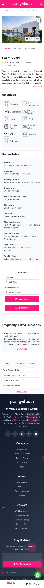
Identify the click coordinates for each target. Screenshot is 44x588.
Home (4, 10)
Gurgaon (20, 363)
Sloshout (18, 420)
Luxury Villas (22, 487)
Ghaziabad (13, 10)
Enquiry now (22, 462)
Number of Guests (12, 287)
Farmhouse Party (22, 528)
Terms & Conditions (22, 454)
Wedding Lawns (22, 491)
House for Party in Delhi (12, 386)
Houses (22, 495)
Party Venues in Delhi (11, 370)
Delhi (7, 363)
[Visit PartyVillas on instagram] (15, 434)
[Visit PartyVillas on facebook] (8, 434)
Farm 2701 (37, 10)
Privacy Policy (22, 458)
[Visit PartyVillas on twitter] (22, 434)
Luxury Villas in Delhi (11, 380)
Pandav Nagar (25, 10)
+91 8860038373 (11, 66)
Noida (32, 363)
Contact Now (23, 308)
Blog (22, 467)
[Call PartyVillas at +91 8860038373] (41, 3)
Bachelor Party (22, 524)
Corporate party (22, 515)
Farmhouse (22, 482)
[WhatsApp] (37, 575)
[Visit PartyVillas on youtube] (36, 434)
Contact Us (22, 449)
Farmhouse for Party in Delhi (14, 375)
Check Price (23, 299)
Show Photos (34, 39)
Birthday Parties (22, 520)
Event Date (9, 277)
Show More (37, 87)
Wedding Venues (22, 511)
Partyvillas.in (17, 580)
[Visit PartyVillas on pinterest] (29, 434)
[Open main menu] (3, 4)
